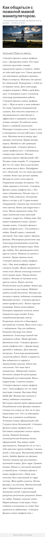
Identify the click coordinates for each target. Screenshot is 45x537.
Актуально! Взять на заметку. (17, 53)
